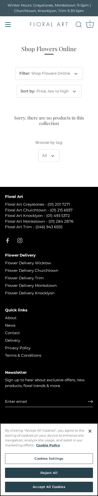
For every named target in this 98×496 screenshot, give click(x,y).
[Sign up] (90, 401)
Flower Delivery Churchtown (31, 270)
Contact (12, 332)
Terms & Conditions (23, 355)
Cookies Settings (48, 458)
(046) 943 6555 (48, 226)
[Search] (78, 25)
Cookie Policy (48, 445)
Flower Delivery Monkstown (31, 285)
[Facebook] (7, 240)
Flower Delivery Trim (24, 278)
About (11, 317)
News (10, 325)
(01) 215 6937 (61, 210)
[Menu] (8, 24)
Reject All (48, 473)
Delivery (12, 340)
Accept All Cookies (49, 487)
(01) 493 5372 (58, 215)
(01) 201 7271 (58, 204)
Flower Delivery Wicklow (28, 263)
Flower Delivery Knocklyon (30, 293)
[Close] (89, 431)
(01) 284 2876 (60, 221)
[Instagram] (19, 240)
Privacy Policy (18, 347)
